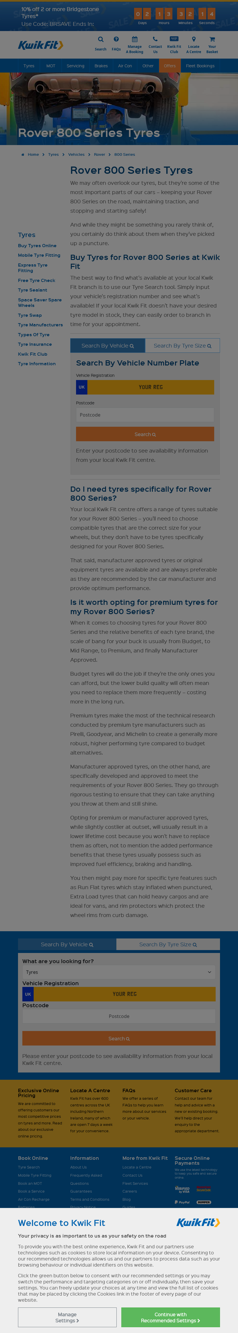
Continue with (169, 1317)
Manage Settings (66, 1317)
